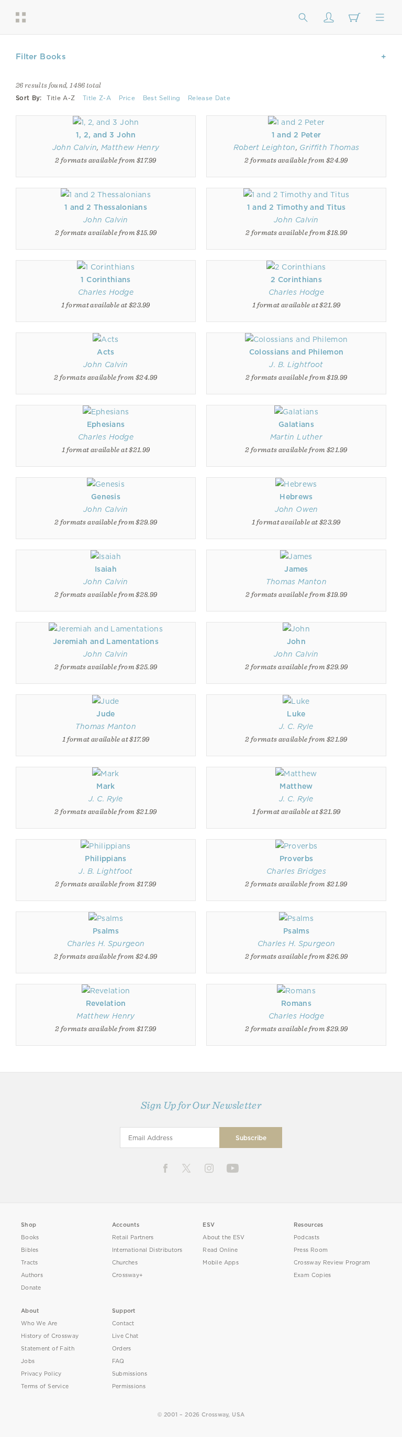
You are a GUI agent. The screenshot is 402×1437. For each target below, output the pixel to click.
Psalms (106, 931)
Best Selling (162, 98)
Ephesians (106, 424)
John (296, 641)
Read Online (220, 1250)
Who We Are (39, 1323)
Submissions (129, 1373)
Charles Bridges (296, 871)
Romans (296, 1003)
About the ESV (224, 1237)
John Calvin (74, 147)
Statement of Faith (47, 1348)
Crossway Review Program (332, 1262)
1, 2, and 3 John (106, 135)
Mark (105, 786)
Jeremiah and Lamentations (106, 641)
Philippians (105, 858)
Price (127, 98)
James (296, 569)
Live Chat (125, 1336)
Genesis (105, 496)
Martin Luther (296, 437)
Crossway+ (127, 1275)
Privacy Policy (41, 1373)
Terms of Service (45, 1386)
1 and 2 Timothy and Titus (296, 207)
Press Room (311, 1250)
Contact (123, 1323)
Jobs (28, 1361)
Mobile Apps (221, 1262)
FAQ (118, 1361)
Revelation (106, 1003)
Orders (121, 1348)
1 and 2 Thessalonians (105, 207)
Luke (296, 714)
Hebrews (296, 496)
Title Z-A (97, 98)
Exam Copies (312, 1275)
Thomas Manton (296, 581)
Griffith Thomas (329, 147)
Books (30, 1237)
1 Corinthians (105, 279)
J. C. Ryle (296, 726)
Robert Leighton (264, 147)
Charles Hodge (105, 292)
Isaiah (106, 569)
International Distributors (147, 1250)
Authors (32, 1275)
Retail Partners (133, 1237)
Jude (105, 714)
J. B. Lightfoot (296, 364)
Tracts (29, 1262)
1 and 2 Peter (296, 135)
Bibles (30, 1250)
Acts (105, 352)
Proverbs (296, 858)
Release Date (209, 98)
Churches (125, 1262)
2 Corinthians (296, 279)
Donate (31, 1287)
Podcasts (306, 1237)
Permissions (129, 1386)
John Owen (296, 509)
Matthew (296, 786)
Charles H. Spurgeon (105, 943)
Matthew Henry (130, 147)
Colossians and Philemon (296, 352)
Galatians (296, 424)
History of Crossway (50, 1336)
